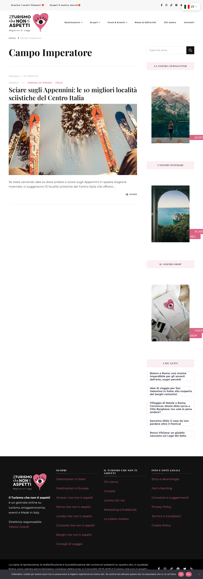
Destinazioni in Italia (70, 479)
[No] (199, 574)
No (188, 574)
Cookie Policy (161, 525)
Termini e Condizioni (166, 516)
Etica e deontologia (165, 479)
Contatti (189, 22)
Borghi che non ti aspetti (74, 535)
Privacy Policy (161, 507)
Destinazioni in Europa (72, 488)
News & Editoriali (145, 22)
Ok (181, 574)
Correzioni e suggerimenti (170, 497)
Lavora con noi (114, 500)
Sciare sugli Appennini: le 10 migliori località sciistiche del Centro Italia (73, 93)
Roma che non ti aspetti (73, 507)
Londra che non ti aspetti (74, 516)
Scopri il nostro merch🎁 (65, 5)
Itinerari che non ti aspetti (74, 497)
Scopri (94, 22)
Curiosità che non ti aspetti (75, 525)
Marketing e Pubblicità (120, 509)
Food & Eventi (116, 22)
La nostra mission (116, 519)
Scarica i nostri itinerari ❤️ (27, 5)
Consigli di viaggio (40, 82)
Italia (59, 82)
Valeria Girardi (19, 527)
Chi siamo (170, 22)
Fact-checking (162, 488)
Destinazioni (72, 22)
